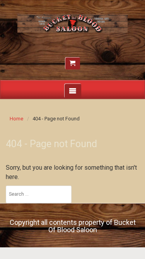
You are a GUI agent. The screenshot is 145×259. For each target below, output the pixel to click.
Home (16, 119)
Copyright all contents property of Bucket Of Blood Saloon (73, 226)
